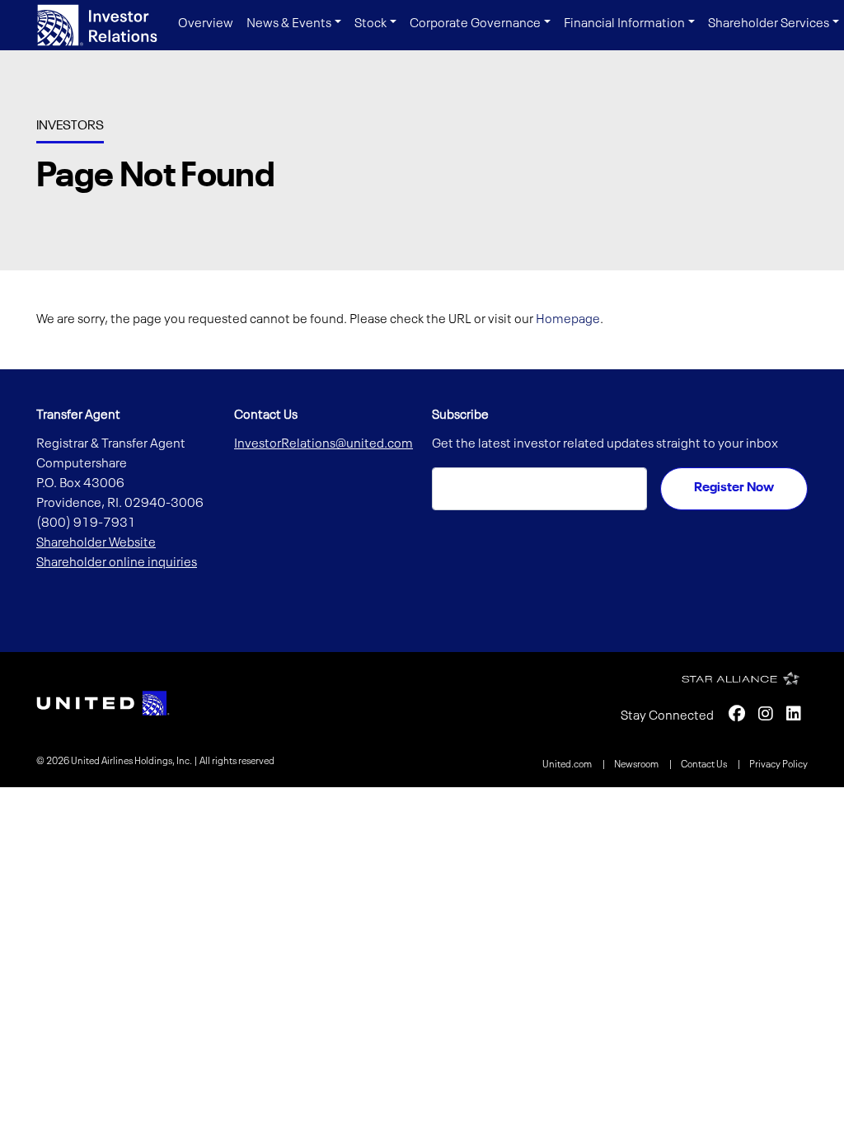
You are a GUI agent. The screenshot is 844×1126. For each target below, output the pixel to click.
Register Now (734, 488)
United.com (567, 765)
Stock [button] (370, 23)
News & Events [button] (288, 23)
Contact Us (705, 765)
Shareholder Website (96, 543)
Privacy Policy (778, 765)
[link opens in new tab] (103, 703)
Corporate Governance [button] (475, 23)
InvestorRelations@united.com (323, 444)
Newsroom (637, 765)
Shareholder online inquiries (116, 563)
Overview (205, 23)
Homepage (568, 319)
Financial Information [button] (624, 23)
